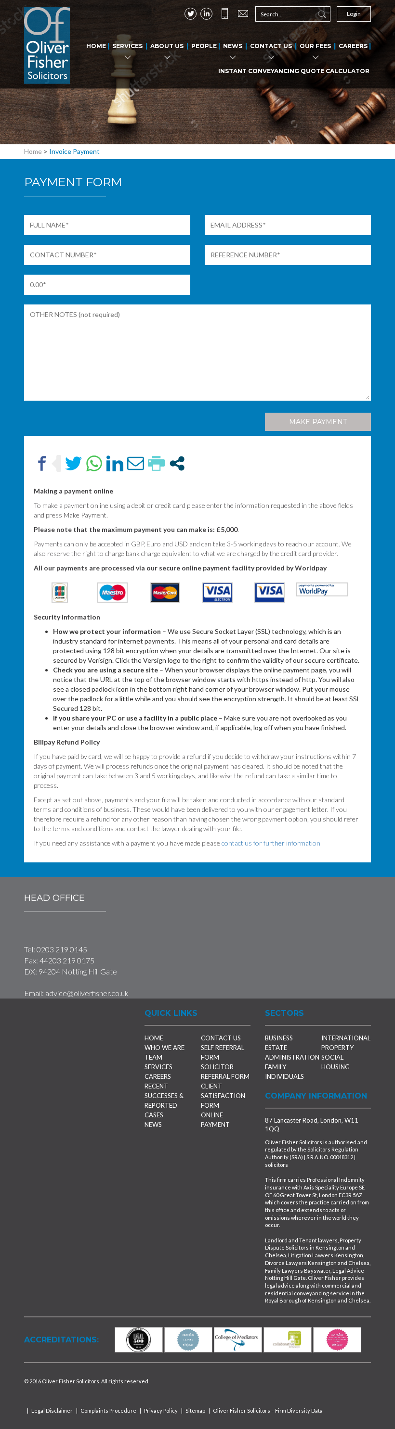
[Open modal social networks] (177, 463)
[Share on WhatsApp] (94, 463)
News (232, 46)
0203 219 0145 (62, 949)
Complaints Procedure (108, 1410)
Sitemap (195, 1410)
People (204, 46)
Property (337, 1047)
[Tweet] (73, 463)
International (345, 1038)
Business (279, 1038)
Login (354, 13)
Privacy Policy (161, 1410)
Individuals (284, 1076)
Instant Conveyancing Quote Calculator (293, 71)
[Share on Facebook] (42, 463)
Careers (353, 46)
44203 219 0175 (67, 960)
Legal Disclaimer (52, 1410)
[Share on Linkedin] (114, 463)
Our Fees (315, 46)
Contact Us (271, 46)
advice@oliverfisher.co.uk (87, 993)
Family (275, 1067)
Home (96, 46)
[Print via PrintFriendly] (156, 463)
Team (153, 1057)
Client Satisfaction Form (223, 1095)
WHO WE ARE (164, 1047)
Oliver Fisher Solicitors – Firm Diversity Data (268, 1410)
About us (167, 46)
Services (127, 46)
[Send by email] (135, 463)
